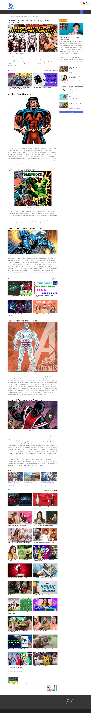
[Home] (9, 16)
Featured (47, 12)
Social (26, 12)
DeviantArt (34, 373)
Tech (41, 12)
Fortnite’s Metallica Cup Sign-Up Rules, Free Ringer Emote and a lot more (28, 683)
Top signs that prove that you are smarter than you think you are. (75, 77)
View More (71, 112)
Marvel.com (34, 254)
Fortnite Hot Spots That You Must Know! (73, 68)
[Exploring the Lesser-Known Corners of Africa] (32, 476)
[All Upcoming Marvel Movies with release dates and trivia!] (15, 476)
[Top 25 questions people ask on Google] (63, 87)
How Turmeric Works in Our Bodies (75, 104)
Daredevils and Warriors (34, 207)
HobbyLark (34, 144)
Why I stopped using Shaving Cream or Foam (69, 38)
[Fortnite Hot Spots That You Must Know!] (63, 69)
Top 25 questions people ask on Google (76, 86)
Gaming (11, 12)
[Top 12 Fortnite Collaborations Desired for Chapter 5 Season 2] (49, 476)
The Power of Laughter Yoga (47, 691)
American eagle (17, 673)
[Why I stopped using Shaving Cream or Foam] (71, 29)
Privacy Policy (69, 699)
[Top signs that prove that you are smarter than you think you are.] (63, 77)
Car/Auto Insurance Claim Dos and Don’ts (76, 95)
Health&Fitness (34, 12)
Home (67, 697)
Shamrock (24, 673)
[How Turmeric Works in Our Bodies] (63, 105)
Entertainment (19, 12)
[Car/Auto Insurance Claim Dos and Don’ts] (63, 96)
